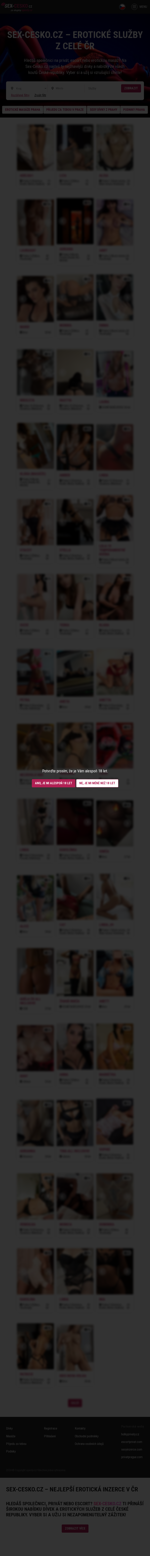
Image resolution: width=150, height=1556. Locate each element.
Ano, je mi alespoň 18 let (53, 783)
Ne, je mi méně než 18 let (97, 783)
